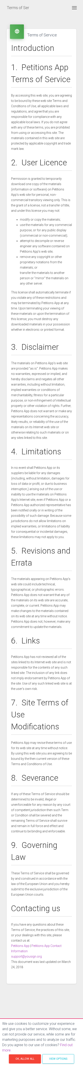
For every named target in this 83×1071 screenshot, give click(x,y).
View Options (58, 1058)
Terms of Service (18, 7)
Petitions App (20, 946)
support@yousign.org (26, 956)
